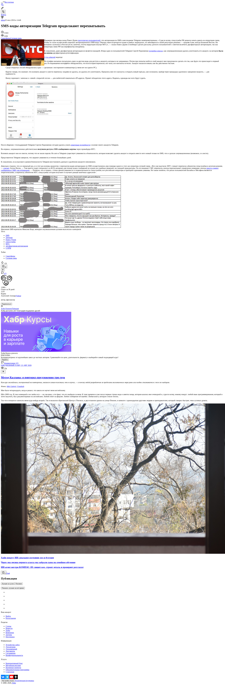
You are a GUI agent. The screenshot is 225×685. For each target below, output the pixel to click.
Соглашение (10, 653)
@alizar (18, 296)
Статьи (8, 626)
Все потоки (9, 2)
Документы (10, 651)
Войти (8, 616)
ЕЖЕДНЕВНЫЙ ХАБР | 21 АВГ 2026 (16, 365)
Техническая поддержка (24, 681)
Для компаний (11, 649)
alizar (3, 20)
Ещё (8, 573)
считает (6, 168)
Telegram (15, 309)
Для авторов (10, 647)
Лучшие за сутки (8, 584)
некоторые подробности (80, 145)
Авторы (9, 635)
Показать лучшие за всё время (13, 588)
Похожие (19, 584)
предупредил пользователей (89, 40)
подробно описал (156, 51)
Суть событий (49, 57)
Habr (14, 683)
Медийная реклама (13, 665)
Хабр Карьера (6, 309)
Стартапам (10, 672)
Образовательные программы (17, 670)
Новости (9, 628)
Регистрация (11, 618)
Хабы (8, 630)
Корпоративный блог (14, 663)
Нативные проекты (13, 668)
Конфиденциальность (14, 655)
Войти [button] (3, 15)
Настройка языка (8, 681)
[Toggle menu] (2, 2)
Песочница (10, 637)
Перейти (5, 360)
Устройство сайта (13, 645)
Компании (10, 633)
